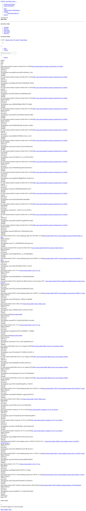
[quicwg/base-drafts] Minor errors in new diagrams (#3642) (47, 346)
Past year (6, 33)
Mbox (2, 509)
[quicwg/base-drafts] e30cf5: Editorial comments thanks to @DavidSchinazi (61, 485)
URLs (10, 509)
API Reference (16, 10)
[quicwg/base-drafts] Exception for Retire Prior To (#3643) (47, 66)
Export (6, 57)
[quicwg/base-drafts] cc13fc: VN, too (30, 270)
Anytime (6, 27)
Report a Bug (9, 40)
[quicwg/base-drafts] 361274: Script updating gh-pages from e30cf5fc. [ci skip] (63, 474)
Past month (7, 32)
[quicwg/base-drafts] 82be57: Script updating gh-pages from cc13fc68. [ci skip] (64, 453)
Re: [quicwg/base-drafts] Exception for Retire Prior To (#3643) (50, 77)
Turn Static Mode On (13, 13)
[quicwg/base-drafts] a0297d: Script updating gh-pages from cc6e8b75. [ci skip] (64, 293)
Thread (6, 50)
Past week (6, 30)
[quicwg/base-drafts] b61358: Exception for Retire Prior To (47, 248)
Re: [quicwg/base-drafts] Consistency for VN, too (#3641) (47, 420)
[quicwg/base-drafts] (17, 314)
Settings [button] (6, 12)
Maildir (6, 509)
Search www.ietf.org (9, 4)
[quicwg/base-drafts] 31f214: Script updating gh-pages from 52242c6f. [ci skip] (64, 388)
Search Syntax (8, 10)
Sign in (6, 15)
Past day (6, 28)
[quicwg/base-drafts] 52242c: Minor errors (34, 303)
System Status (23, 40)
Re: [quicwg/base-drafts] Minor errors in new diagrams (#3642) (51, 356)
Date (5, 48)
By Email (16, 40)
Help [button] (5, 8)
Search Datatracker (9, 5)
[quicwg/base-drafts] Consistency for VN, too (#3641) (43, 409)
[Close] (1, 504)
